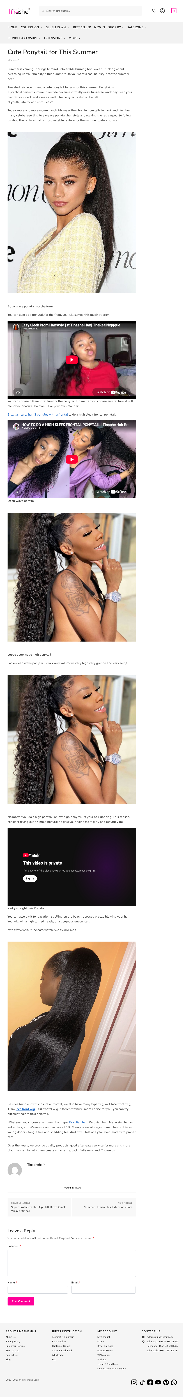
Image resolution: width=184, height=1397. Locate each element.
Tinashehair (36, 1165)
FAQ (54, 1359)
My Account (162, 10)
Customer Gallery (61, 1346)
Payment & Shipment (63, 1337)
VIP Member (103, 1355)
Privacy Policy (13, 1341)
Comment (15, 1246)
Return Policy (59, 1341)
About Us (11, 1337)
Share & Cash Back (62, 1350)
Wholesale (57, 1355)
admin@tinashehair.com (159, 1337)
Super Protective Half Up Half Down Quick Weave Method (38, 1209)
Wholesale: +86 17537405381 (162, 1350)
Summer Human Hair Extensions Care (108, 1207)
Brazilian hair (78, 1122)
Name (12, 1282)
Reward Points (105, 1350)
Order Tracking (105, 1346)
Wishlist (154, 10)
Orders (101, 1341)
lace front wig (25, 1109)
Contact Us (12, 1355)
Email (75, 1282)
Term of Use (12, 1350)
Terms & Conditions (108, 1364)
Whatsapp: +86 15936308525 (162, 1341)
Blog (78, 1187)
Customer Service (15, 1346)
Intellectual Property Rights (111, 1368)
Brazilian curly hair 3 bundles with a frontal (38, 414)
